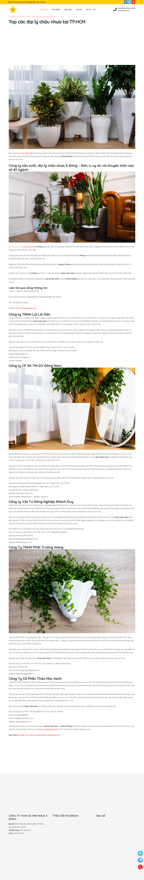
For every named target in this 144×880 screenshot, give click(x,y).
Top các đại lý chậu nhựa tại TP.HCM (41, 16)
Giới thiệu (68, 9)
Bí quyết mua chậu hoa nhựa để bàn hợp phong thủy (39, 735)
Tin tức (88, 9)
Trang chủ (44, 9)
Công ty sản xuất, (22, 247)
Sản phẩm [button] (56, 9)
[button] (94, 9)
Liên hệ (79, 9)
